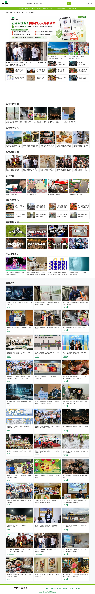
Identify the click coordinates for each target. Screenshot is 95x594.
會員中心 (53, 588)
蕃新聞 (21, 9)
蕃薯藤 (6, 3)
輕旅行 (27, 9)
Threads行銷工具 (61, 9)
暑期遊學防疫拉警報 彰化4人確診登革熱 (74, 327)
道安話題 (10, 176)
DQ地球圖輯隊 (36, 9)
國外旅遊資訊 (12, 200)
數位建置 (72, 588)
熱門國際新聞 (12, 152)
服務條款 (59, 588)
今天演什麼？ (12, 253)
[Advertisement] (44, 92)
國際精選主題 (12, 222)
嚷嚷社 (45, 9)
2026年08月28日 (10, 12)
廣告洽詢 (78, 588)
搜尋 (51, 9)
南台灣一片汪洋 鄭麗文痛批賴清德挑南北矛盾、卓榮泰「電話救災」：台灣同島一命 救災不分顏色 (47, 527)
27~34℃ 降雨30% (27, 12)
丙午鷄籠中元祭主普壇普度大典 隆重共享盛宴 (19, 451)
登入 (87, 3)
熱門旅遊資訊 (12, 128)
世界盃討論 (72, 9)
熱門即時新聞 (12, 104)
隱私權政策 (66, 588)
